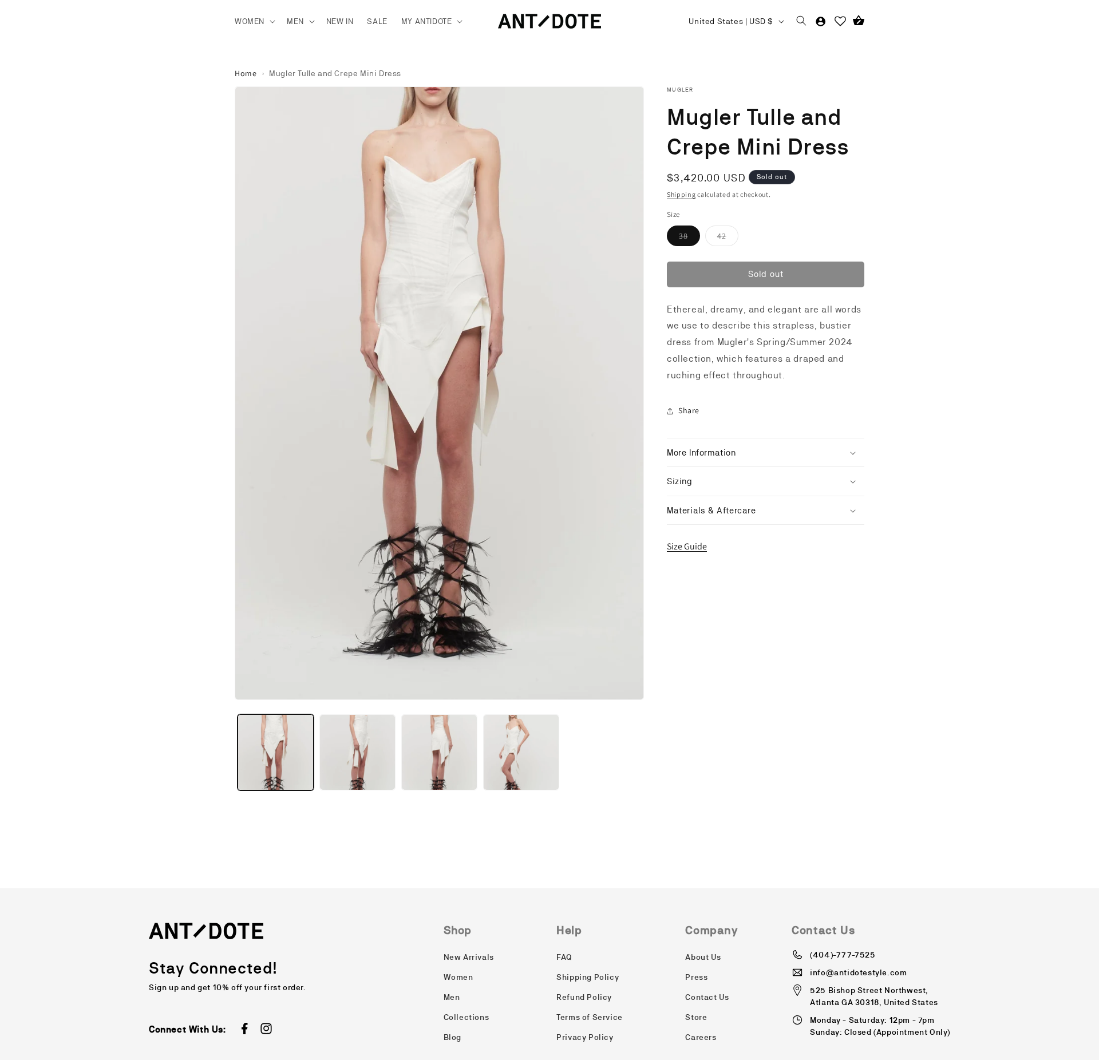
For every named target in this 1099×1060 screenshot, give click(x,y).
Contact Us (707, 997)
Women (458, 977)
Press (696, 977)
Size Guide (687, 546)
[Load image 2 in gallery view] (357, 752)
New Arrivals (469, 957)
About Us (703, 957)
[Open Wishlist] (840, 21)
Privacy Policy (584, 1037)
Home (245, 73)
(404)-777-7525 (842, 954)
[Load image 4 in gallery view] (521, 752)
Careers (700, 1037)
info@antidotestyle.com (858, 972)
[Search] (801, 21)
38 (689, 238)
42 (727, 238)
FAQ (564, 957)
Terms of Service (589, 1017)
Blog (452, 1037)
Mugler (680, 89)
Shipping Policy (587, 977)
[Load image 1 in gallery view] (276, 752)
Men (452, 997)
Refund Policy (584, 997)
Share (688, 410)
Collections (466, 1017)
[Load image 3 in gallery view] (439, 752)
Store (696, 1017)
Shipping (681, 194)
